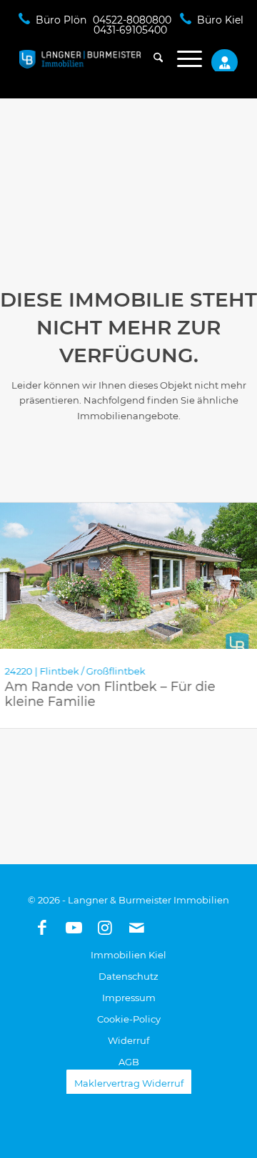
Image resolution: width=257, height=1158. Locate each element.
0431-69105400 (130, 30)
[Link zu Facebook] (42, 927)
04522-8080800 (132, 20)
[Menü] (182, 59)
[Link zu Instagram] (105, 927)
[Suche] (151, 59)
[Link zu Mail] (136, 927)
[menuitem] (151, 59)
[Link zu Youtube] (73, 927)
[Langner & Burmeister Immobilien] (106, 59)
